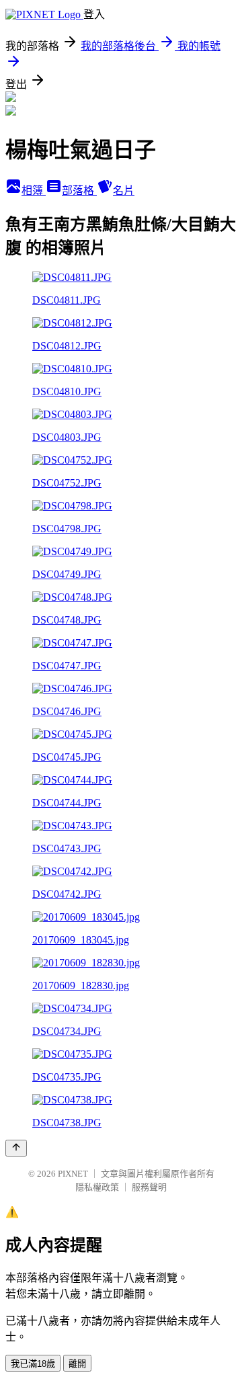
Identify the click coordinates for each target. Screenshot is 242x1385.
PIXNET (73, 1174)
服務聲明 (149, 1187)
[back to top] (16, 1148)
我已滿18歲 (33, 1364)
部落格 (79, 190)
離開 (77, 1364)
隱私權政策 (97, 1187)
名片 (123, 190)
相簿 (34, 190)
